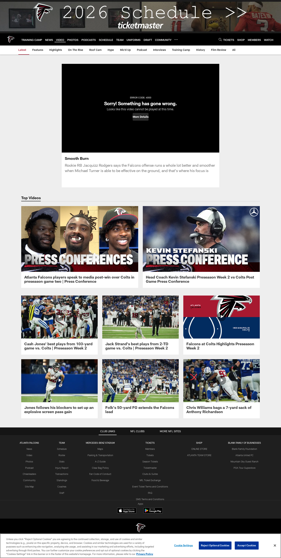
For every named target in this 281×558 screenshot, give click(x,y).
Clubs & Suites (150, 474)
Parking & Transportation (100, 455)
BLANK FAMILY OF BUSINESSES (244, 442)
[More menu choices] (176, 39)
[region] (140, 546)
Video (29, 455)
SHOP (199, 442)
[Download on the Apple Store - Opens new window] (126, 511)
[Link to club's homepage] (10, 39)
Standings (62, 480)
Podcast (29, 467)
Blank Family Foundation (244, 449)
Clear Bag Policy (100, 467)
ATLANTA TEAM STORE (199, 455)
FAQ (150, 492)
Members (150, 449)
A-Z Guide (100, 461)
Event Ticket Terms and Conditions (150, 486)
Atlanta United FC (244, 455)
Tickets (150, 455)
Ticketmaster (150, 467)
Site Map (29, 486)
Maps (100, 449)
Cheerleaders (29, 474)
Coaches (61, 486)
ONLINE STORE (199, 449)
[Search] (220, 39)
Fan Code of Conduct (100, 474)
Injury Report (61, 467)
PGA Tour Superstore (244, 467)
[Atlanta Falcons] (140, 528)
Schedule (62, 449)
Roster (61, 455)
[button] (141, 117)
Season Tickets (150, 461)
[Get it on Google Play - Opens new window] (153, 512)
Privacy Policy (144, 554)
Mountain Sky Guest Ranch (244, 461)
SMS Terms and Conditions (150, 499)
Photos (29, 461)
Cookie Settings (183, 545)
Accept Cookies (246, 545)
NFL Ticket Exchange (150, 480)
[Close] (275, 545)
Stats (61, 461)
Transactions (61, 474)
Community (29, 480)
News (29, 449)
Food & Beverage (100, 480)
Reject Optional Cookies (215, 545)
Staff (61, 492)
